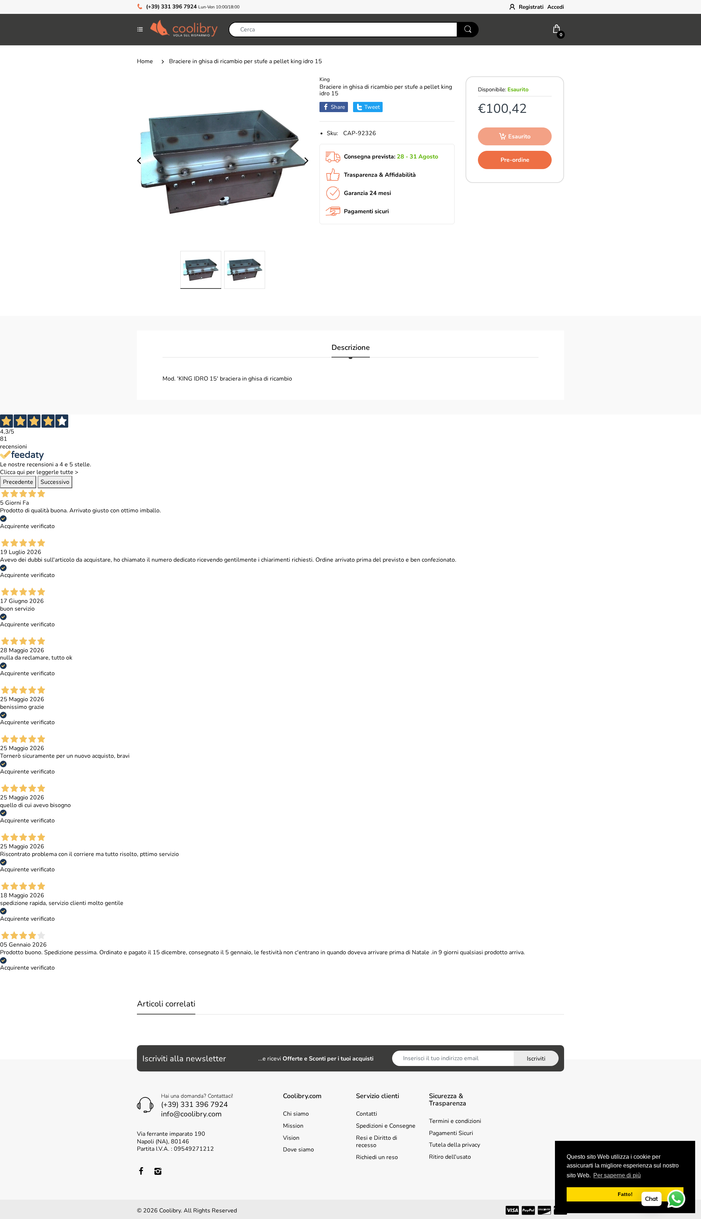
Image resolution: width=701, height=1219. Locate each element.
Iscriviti (536, 1059)
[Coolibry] (184, 29)
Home (145, 61)
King (324, 79)
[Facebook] (141, 1171)
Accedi (555, 7)
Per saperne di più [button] (617, 1175)
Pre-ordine (515, 160)
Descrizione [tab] (351, 347)
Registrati (531, 7)
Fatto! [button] (625, 1194)
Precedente (18, 482)
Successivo (55, 482)
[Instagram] (158, 1171)
